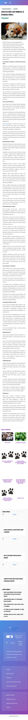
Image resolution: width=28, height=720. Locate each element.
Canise (8, 707)
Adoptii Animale (10, 695)
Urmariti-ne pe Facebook (18, 636)
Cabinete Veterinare (11, 703)
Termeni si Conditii (11, 657)
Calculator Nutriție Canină (13, 682)
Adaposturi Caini (10, 699)
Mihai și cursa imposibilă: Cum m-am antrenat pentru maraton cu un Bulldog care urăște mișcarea (13, 594)
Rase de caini (10, 673)
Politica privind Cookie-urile (14, 654)
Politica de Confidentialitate (14, 651)
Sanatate (8, 677)
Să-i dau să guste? (11, 686)
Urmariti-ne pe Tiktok (20, 643)
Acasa (8, 669)
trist (7, 123)
